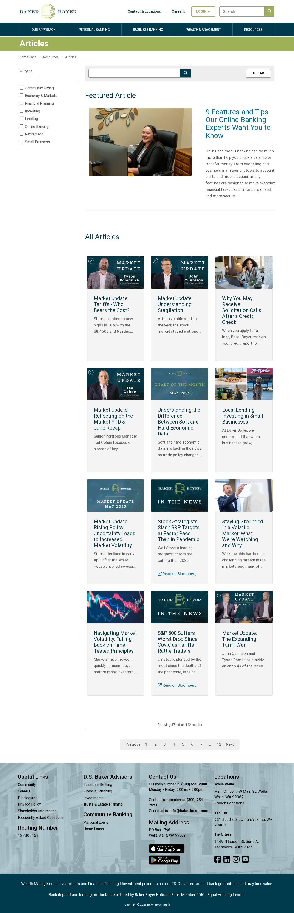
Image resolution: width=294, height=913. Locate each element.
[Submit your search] (185, 73)
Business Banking (97, 784)
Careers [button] (178, 11)
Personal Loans (96, 822)
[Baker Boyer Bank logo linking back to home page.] (48, 11)
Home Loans (93, 829)
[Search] (269, 11)
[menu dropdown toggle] (43, 34)
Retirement (34, 134)
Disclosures (27, 798)
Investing (32, 111)
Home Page (28, 57)
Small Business (37, 142)
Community (27, 784)
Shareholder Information (37, 811)
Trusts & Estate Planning (103, 804)
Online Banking (37, 127)
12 (219, 744)
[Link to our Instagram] (236, 859)
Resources (51, 57)
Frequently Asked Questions (41, 817)
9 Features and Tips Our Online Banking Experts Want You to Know (238, 123)
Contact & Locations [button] (144, 11)
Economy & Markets (41, 96)
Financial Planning (39, 103)
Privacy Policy (29, 804)
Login (201, 11)
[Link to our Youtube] (245, 859)
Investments (93, 798)
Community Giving (39, 88)
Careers (24, 791)
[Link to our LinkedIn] (226, 859)
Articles (70, 57)
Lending (31, 119)
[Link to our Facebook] (217, 859)
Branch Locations (229, 803)
